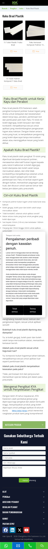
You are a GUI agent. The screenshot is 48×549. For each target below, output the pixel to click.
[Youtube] (26, 530)
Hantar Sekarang (26, 480)
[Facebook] (5, 530)
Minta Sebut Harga (19, 410)
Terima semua (33, 310)
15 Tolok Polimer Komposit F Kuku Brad (13, 79)
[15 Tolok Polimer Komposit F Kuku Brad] (13, 66)
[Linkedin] (12, 530)
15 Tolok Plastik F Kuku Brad (13, 43)
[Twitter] (19, 530)
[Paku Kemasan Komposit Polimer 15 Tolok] (35, 30)
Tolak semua (15, 310)
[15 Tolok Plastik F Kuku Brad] (13, 30)
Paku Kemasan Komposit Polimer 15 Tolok (35, 43)
